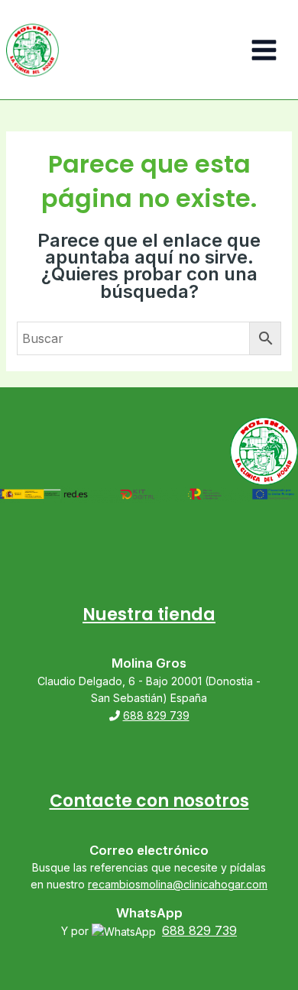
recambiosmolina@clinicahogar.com (177, 884)
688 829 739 (156, 715)
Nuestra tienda (149, 614)
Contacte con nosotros (149, 801)
